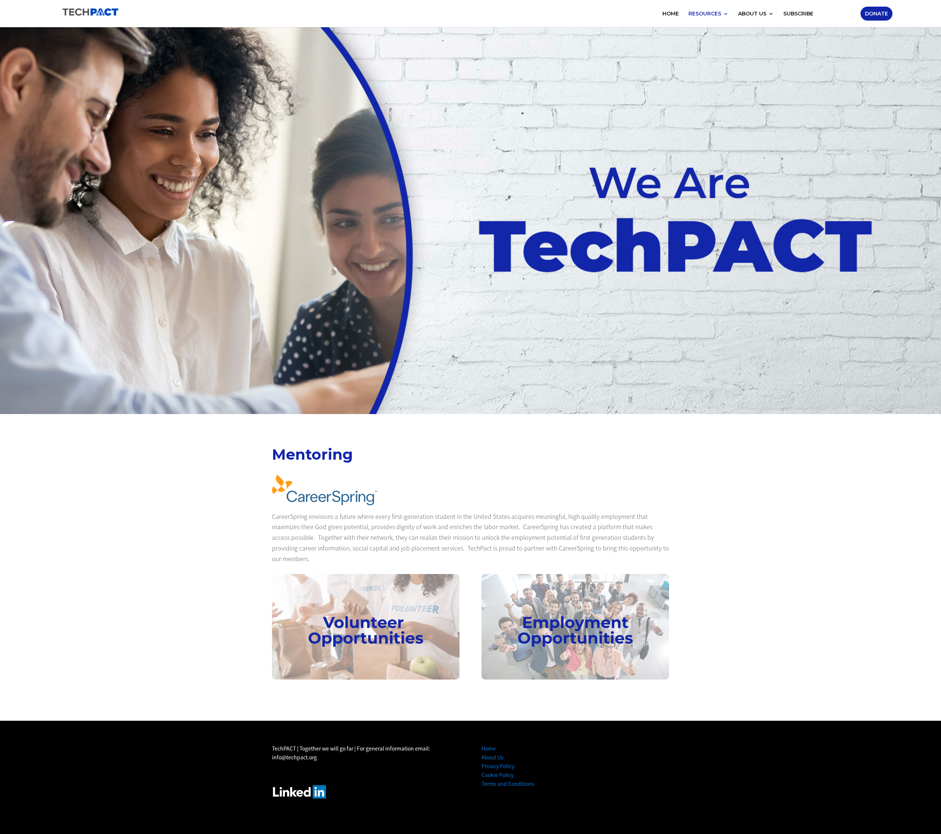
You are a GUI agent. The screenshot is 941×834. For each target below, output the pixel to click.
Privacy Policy (498, 766)
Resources (704, 14)
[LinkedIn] (299, 791)
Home (670, 14)
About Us (752, 14)
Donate (876, 13)
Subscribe (798, 14)
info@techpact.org (294, 757)
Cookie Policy (498, 774)
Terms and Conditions (508, 783)
